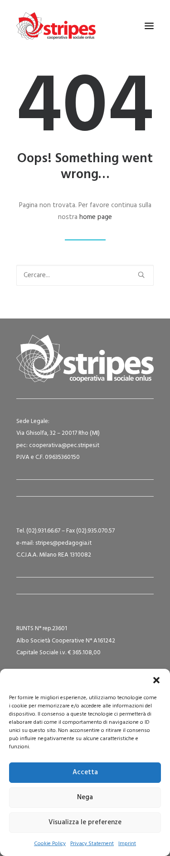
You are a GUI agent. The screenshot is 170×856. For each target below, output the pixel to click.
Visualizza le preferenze (85, 822)
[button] (156, 680)
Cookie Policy (50, 843)
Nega (85, 797)
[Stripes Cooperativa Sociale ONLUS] (56, 26)
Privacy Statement (92, 843)
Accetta (85, 772)
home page (95, 217)
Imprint (127, 843)
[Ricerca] (85, 275)
